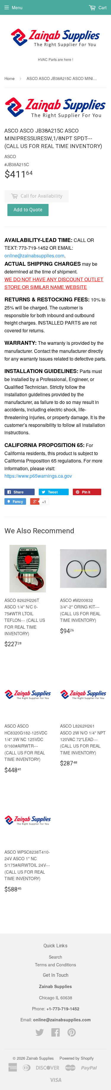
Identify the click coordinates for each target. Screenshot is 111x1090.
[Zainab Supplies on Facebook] (55, 1034)
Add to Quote (28, 210)
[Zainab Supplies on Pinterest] (71, 1034)
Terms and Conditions (55, 965)
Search (55, 957)
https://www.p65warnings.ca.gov (38, 475)
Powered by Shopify (76, 1058)
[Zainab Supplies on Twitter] (39, 1034)
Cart (102, 7)
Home (9, 78)
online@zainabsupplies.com (34, 255)
